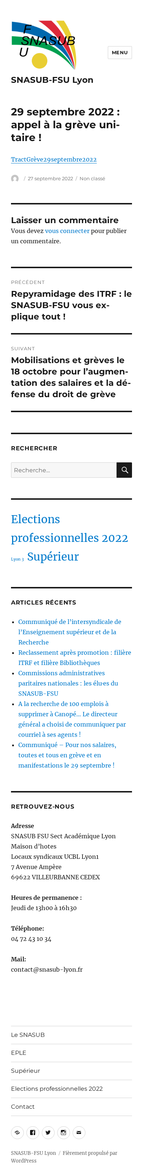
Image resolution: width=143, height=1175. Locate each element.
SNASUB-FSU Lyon (52, 80)
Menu (120, 52)
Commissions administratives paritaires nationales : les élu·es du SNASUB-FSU (68, 683)
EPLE (18, 1052)
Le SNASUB (28, 1034)
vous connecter (67, 230)
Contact (23, 1106)
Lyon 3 (17, 559)
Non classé (92, 178)
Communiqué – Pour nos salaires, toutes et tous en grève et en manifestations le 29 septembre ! (67, 755)
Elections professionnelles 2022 (69, 529)
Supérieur (53, 557)
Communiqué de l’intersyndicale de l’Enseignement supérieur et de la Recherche (69, 632)
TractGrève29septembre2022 (54, 159)
